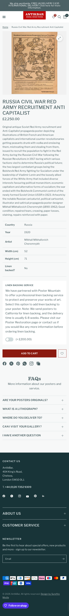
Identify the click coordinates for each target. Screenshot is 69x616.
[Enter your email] (63, 559)
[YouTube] (29, 496)
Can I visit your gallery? (22, 426)
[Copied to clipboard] (38, 364)
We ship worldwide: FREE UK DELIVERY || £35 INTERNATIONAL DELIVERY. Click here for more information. (34, 5)
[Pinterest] (18, 364)
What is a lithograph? (20, 409)
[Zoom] (59, 38)
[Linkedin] (45, 496)
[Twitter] (14, 496)
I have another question (22, 435)
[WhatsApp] (25, 364)
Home (5, 27)
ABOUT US (12, 513)
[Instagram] (31, 364)
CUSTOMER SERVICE (21, 525)
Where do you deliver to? (22, 417)
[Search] (59, 17)
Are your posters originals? (25, 400)
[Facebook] (5, 364)
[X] (11, 364)
